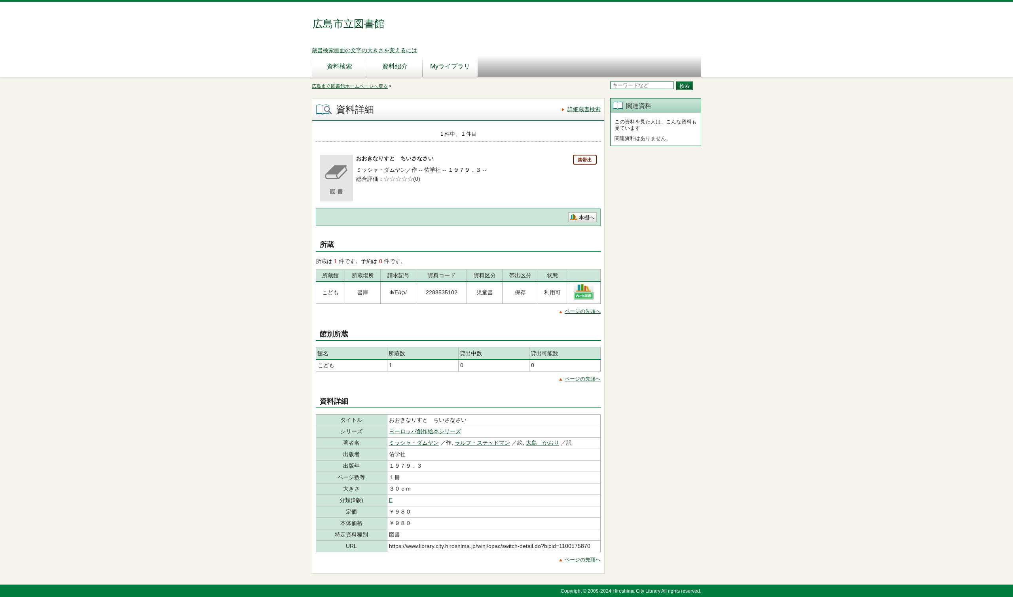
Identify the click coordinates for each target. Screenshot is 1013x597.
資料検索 (339, 66)
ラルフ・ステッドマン (482, 443)
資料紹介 (395, 66)
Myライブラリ (450, 66)
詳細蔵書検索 (584, 109)
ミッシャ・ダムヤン (414, 443)
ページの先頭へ (583, 311)
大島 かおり (542, 443)
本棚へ (586, 217)
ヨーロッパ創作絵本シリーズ (425, 431)
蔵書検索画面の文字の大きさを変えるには (364, 50)
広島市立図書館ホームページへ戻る (350, 86)
